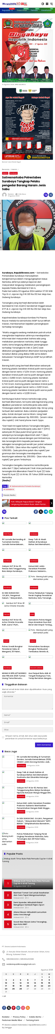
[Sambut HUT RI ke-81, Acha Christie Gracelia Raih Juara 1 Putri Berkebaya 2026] (14, 609)
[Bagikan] (51, 195)
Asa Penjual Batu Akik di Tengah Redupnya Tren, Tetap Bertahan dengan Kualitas (40, 676)
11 (13, 983)
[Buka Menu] (47, 3)
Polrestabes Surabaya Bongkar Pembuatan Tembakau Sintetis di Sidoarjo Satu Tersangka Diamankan (40, 649)
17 (6, 986)
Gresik (6, 641)
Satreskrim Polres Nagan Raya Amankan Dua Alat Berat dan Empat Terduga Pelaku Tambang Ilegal (41, 622)
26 (20, 989)
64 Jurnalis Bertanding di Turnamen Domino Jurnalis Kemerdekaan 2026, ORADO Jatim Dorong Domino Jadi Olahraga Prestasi (13, 542)
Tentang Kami (32, 1020)
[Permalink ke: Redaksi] (5, 195)
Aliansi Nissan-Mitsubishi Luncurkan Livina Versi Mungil (30, 913)
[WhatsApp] (51, 512)
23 (49, 986)
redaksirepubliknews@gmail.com (21, 964)
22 (42, 986)
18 (13, 986)
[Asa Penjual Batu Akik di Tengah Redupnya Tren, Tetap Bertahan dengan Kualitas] (41, 663)
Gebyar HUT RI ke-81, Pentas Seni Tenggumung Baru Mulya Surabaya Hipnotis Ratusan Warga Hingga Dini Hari (14, 569)
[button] (42, 3)
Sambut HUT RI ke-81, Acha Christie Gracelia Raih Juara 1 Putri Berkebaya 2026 (12, 622)
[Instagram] (23, 1008)
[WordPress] (18, 1008)
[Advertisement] (27, 261)
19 (20, 986)
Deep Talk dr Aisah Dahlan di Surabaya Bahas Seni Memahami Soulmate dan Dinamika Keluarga (40, 542)
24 (6, 989)
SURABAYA (10, 489)
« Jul (4, 996)
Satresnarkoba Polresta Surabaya (26, 486)
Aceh (32, 614)
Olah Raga (8, 534)
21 (35, 986)
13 (28, 983)
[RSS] (28, 1008)
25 (13, 989)
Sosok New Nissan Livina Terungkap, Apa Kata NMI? (30, 923)
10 (6, 983)
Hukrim (5, 173)
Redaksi (11, 194)
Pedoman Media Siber (12, 1020)
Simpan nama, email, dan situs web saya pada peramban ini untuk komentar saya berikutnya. (26, 737)
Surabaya (13, 173)
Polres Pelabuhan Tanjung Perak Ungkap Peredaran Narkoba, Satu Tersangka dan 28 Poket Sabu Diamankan (41, 595)
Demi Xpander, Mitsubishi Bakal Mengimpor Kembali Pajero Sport (29, 903)
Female (6, 614)
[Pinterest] (14, 1008)
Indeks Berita (35, 1017)
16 (49, 983)
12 (20, 983)
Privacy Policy (19, 1017)
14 (35, 983)
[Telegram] (46, 512)
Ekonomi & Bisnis (36, 668)
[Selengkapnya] (27, 942)
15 (42, 983)
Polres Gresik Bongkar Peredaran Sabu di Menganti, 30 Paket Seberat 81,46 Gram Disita (14, 649)
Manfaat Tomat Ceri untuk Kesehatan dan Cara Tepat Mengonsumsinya (31, 894)
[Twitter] (41, 512)
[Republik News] (15, 3)
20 (28, 986)
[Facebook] (36, 512)
